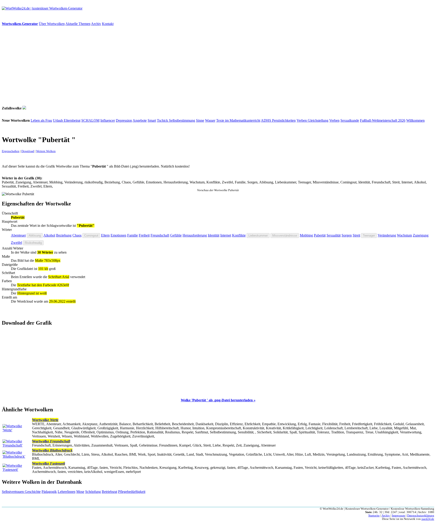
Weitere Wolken (46, 151)
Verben (302, 120)
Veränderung (387, 235)
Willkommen (415, 120)
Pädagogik (49, 492)
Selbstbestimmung (182, 120)
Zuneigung (421, 235)
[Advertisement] (138, 66)
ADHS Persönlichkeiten (278, 120)
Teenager (369, 235)
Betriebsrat (109, 492)
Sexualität (334, 235)
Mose (80, 492)
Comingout (91, 235)
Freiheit (144, 235)
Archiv (96, 24)
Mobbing (306, 235)
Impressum (398, 515)
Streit (356, 235)
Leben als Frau (41, 120)
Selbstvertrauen (13, 492)
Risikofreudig (33, 242)
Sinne (200, 120)
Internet (225, 235)
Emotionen (118, 235)
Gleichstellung (318, 120)
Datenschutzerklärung (420, 515)
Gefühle (176, 235)
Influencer (107, 120)
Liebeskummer (258, 235)
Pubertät (320, 235)
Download (27, 151)
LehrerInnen (66, 492)
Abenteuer (18, 235)
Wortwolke (45, 420)
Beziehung (64, 235)
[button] (218, 400)
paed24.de (427, 519)
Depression (124, 120)
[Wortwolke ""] (24, 108)
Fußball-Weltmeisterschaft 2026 (382, 120)
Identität (213, 235)
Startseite (374, 515)
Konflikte (239, 235)
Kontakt (108, 24)
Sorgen (347, 235)
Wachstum (404, 235)
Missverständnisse (284, 235)
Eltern (105, 235)
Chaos (77, 235)
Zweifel (16, 242)
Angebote (140, 120)
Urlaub (58, 120)
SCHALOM (90, 120)
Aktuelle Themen (77, 24)
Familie (132, 235)
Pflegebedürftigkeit (131, 492)
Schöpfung (93, 492)
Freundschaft (160, 235)
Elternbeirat (72, 120)
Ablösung (35, 235)
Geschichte (33, 492)
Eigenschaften (10, 151)
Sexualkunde (349, 120)
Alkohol (49, 235)
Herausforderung (195, 235)
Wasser (210, 120)
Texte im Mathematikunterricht (238, 120)
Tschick (163, 120)
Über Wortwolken (52, 24)
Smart (152, 120)
